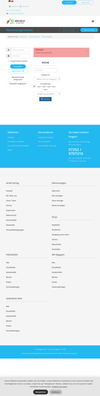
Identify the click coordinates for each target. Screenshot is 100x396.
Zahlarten (13, 132)
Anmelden (69, 2)
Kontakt (9, 191)
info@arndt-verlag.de (16, 13)
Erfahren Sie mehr (59, 387)
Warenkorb (56, 244)
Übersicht (56, 191)
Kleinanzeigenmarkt (19, 30)
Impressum (10, 210)
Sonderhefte (11, 272)
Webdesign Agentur (70, 353)
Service (9, 205)
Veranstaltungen (13, 287)
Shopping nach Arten (60, 234)
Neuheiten (56, 230)
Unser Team (11, 200)
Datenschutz (11, 215)
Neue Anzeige (89, 30)
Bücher (9, 277)
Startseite (23, 36)
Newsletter (25, 6)
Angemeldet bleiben (19, 61)
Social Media (11, 220)
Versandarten (45, 132)
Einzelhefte (10, 267)
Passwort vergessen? (18, 83)
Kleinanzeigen (35, 36)
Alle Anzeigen (57, 196)
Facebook (14, 6)
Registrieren (85, 2)
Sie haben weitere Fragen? (79, 134)
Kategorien (45, 75)
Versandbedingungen (15, 230)
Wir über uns (11, 196)
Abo (7, 262)
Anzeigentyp (45, 84)
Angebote (56, 225)
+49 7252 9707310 (14, 10)
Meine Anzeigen (69, 30)
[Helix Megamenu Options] (93, 21)
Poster (8, 282)
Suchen (46, 99)
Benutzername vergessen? (18, 78)
